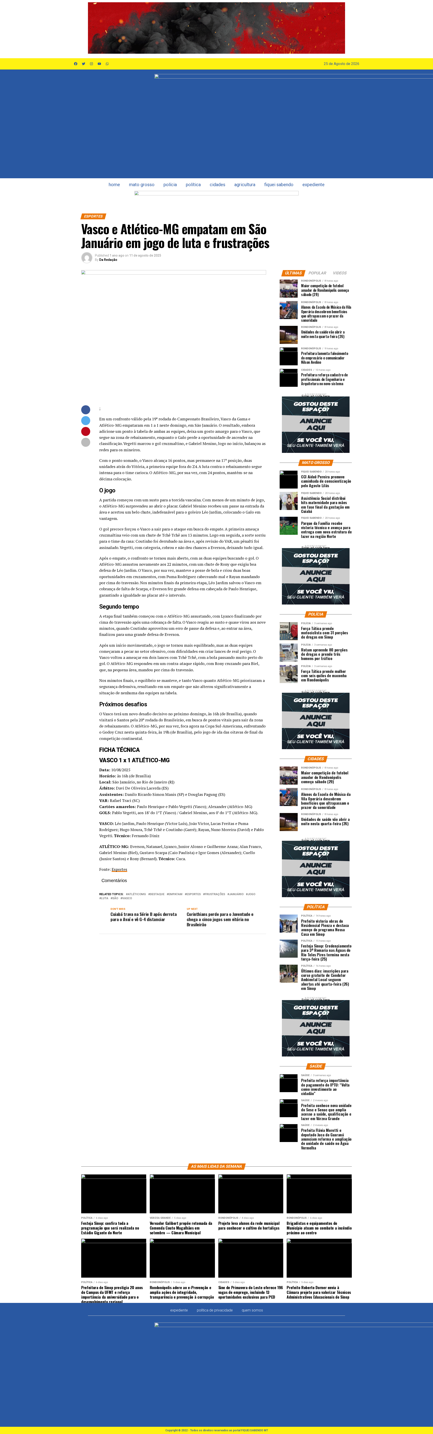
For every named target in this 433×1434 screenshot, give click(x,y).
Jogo (251, 894)
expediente (313, 184)
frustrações (215, 894)
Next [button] (339, 28)
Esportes (119, 869)
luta (104, 898)
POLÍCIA (170, 184)
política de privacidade (215, 1310)
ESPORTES (194, 894)
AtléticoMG (137, 894)
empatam (175, 894)
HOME (114, 184)
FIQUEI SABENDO (278, 184)
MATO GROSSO (141, 184)
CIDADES (217, 184)
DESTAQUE (157, 894)
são (115, 898)
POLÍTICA (193, 184)
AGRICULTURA (244, 184)
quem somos (252, 1310)
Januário (236, 894)
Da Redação (108, 260)
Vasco (127, 898)
